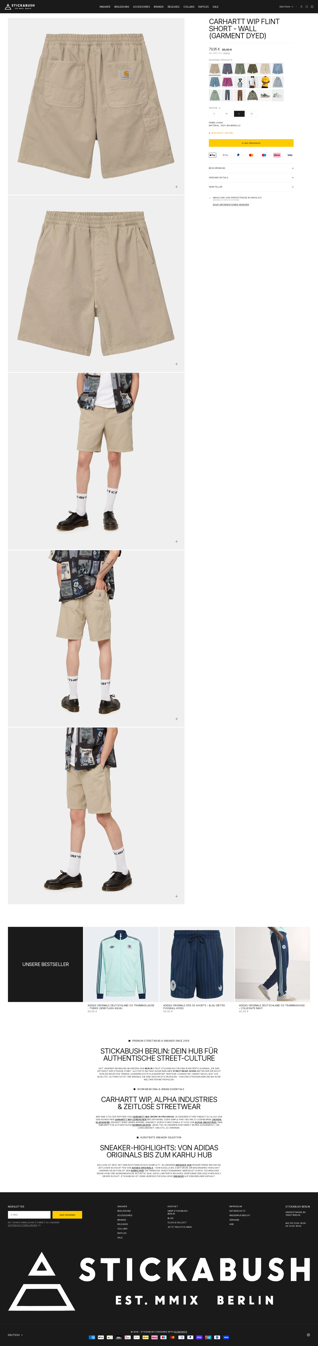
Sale (215, 6)
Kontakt (173, 1206)
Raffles (203, 6)
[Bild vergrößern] (176, 186)
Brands (159, 6)
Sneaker (105, 6)
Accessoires (141, 6)
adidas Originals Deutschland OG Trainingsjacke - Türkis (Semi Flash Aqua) (121, 1007)
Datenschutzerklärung (22, 1225)
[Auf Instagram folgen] (308, 1335)
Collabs (189, 6)
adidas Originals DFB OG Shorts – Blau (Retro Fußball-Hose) (194, 1007)
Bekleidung (121, 6)
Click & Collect (177, 1222)
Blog (171, 1218)
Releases (174, 6)
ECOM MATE (180, 1332)
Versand (226, 53)
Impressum (235, 1206)
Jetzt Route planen (180, 1227)
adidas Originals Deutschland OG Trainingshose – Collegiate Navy (272, 1007)
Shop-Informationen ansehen (231, 204)
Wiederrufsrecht (239, 1215)
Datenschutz (237, 1211)
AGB (231, 1224)
